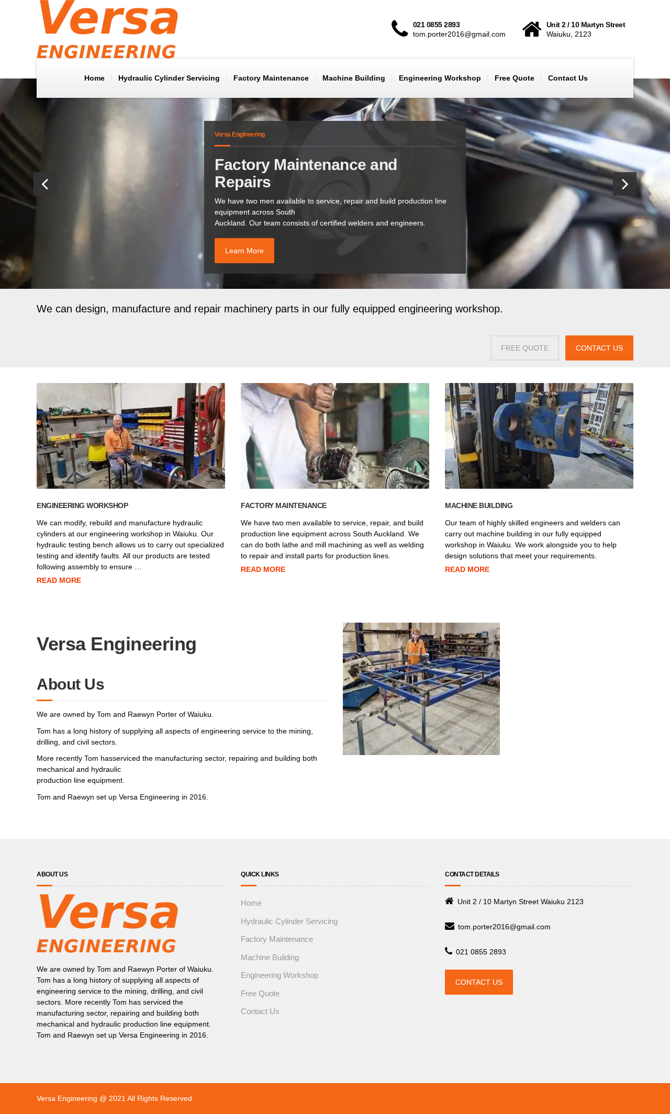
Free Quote (514, 78)
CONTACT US (599, 348)
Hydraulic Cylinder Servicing (169, 78)
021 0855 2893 (481, 952)
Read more (59, 580)
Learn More (244, 250)
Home (94, 78)
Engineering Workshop (440, 78)
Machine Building (353, 78)
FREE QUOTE (525, 348)
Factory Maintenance (271, 78)
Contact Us (568, 78)
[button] (45, 184)
